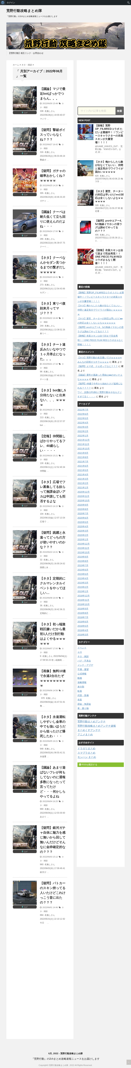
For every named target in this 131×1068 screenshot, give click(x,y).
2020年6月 (82, 518)
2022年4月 (82, 422)
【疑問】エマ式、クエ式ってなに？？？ (97, 366)
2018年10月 (83, 604)
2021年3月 (82, 479)
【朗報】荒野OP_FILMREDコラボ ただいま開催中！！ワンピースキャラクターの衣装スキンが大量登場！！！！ (100, 296)
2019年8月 (82, 561)
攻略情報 (81, 682)
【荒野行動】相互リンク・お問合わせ (25, 53)
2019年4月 (82, 578)
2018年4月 (82, 630)
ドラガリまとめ (86, 748)
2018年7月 (82, 617)
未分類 (80, 686)
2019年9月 (82, 556)
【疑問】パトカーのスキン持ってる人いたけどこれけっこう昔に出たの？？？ (53, 892)
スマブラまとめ (86, 752)
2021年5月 (82, 470)
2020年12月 (83, 492)
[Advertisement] (39, 958)
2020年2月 (82, 535)
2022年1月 (82, 435)
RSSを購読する (89, 764)
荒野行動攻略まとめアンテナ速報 (96, 725)
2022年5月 (82, 418)
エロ (79, 652)
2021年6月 (82, 466)
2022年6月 (82, 414)
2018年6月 (82, 621)
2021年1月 (82, 487)
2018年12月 (83, 595)
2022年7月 (82, 409)
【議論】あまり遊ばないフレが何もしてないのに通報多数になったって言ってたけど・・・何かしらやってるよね (53, 782)
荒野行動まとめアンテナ (91, 721)
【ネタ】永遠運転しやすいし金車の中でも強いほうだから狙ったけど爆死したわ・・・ (53, 726)
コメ (25, 113)
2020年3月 (82, 531)
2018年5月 (82, 626)
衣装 (79, 699)
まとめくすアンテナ (88, 730)
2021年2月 (82, 483)
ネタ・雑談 (83, 656)
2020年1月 (82, 539)
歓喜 (79, 691)
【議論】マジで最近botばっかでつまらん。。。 (53, 93)
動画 (79, 678)
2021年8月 (82, 457)
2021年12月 (83, 440)
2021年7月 (82, 461)
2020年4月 (82, 526)
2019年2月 (82, 587)
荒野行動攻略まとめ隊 (24, 11)
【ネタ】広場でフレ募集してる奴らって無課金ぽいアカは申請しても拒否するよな (53, 491)
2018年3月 (82, 634)
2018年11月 (83, 600)
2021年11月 (83, 444)
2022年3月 (82, 427)
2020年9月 (82, 505)
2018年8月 (82, 613)
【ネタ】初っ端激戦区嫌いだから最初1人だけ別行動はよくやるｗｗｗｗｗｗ (53, 633)
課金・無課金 (84, 704)
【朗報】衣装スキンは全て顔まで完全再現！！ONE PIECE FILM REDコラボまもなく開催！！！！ (109, 257)
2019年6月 (82, 569)
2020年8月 (82, 509)
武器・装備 (83, 695)
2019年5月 (82, 574)
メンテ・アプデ (85, 665)
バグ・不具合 (84, 660)
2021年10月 (83, 448)
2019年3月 (82, 582)
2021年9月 (82, 453)
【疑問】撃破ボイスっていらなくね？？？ (53, 134)
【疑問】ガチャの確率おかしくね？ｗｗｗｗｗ (53, 175)
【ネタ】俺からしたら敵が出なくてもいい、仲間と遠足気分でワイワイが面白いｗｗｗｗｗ (99, 309)
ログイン (11, 2)
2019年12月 (83, 543)
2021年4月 (82, 474)
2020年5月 (82, 522)
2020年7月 (82, 513)
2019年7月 (82, 565)
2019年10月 (83, 552)
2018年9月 (82, 608)
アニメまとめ (85, 734)
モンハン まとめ (86, 757)
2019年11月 (83, 548)
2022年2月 (82, 431)
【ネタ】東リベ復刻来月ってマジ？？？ (53, 308)
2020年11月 (83, 496)
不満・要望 (83, 669)
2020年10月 (83, 500)
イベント (81, 647)
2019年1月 (82, 591)
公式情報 (81, 673)
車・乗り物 (83, 708)
